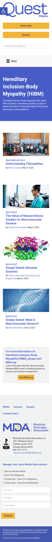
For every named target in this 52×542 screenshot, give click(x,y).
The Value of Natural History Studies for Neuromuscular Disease (24, 219)
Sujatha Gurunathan (18, 227)
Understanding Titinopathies (24, 163)
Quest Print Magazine (14, 475)
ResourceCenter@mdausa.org (27, 453)
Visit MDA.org (26, 377)
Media (6, 406)
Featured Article (15, 160)
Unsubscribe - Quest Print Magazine (20, 479)
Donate (31, 407)
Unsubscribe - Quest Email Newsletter (21, 483)
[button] (4, 11)
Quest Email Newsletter (15, 471)
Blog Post (11, 212)
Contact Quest (11, 413)
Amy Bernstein (15, 328)
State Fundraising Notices (31, 538)
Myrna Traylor (15, 168)
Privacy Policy (7, 538)
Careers (18, 407)
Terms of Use (17, 538)
